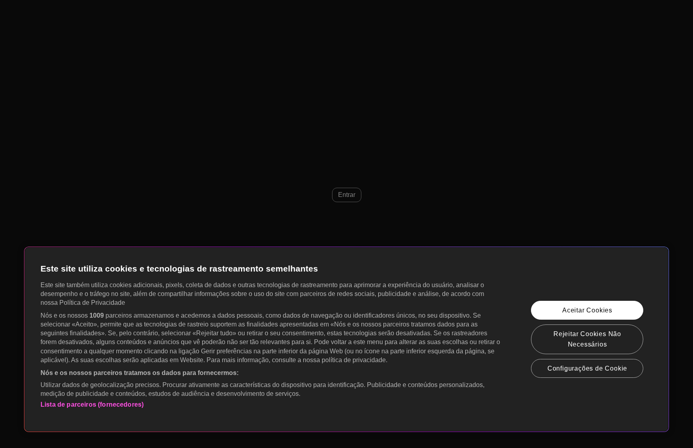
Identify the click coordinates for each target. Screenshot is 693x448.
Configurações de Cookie (587, 368)
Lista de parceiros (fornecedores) (92, 404)
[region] (346, 339)
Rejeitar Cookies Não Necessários (587, 339)
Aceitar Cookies (587, 310)
